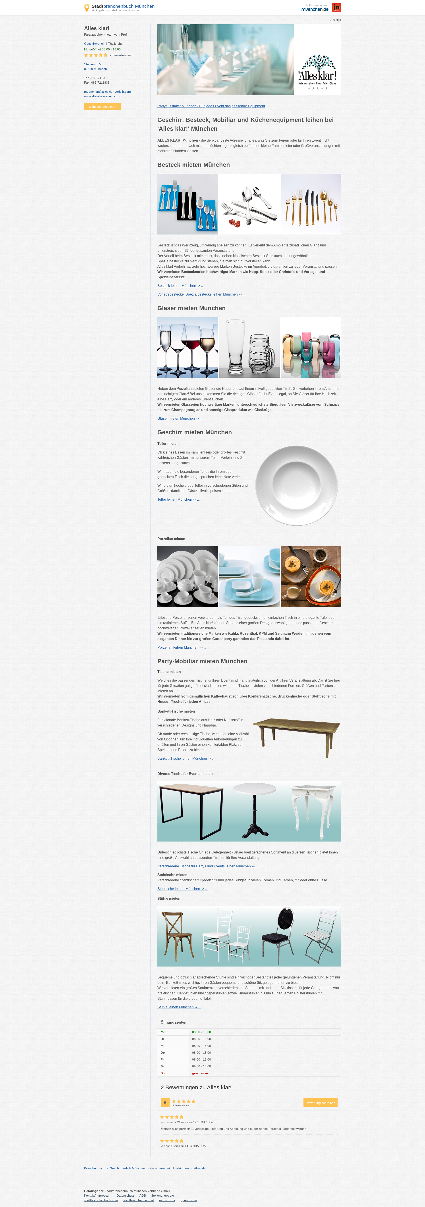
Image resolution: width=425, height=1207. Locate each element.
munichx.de (167, 1200)
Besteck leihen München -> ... (180, 286)
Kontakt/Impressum (97, 1195)
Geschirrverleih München (127, 1168)
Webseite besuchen (102, 106)
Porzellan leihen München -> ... (181, 647)
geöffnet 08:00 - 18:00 (102, 49)
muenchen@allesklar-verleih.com (107, 91)
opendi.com (189, 1200)
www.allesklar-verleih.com (102, 96)
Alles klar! (201, 1168)
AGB (142, 1195)
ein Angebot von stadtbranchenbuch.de (115, 10)
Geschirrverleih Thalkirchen (169, 1168)
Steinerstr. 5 (95, 66)
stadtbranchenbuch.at (138, 1200)
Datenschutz (125, 1195)
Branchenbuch (94, 1168)
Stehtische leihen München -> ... (182, 889)
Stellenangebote (162, 1195)
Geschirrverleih (94, 43)
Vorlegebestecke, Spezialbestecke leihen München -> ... (201, 294)
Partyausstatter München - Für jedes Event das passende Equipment (211, 106)
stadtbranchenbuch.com (101, 1200)
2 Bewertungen (120, 55)
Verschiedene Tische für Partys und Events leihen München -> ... (207, 866)
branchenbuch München (123, 6)
